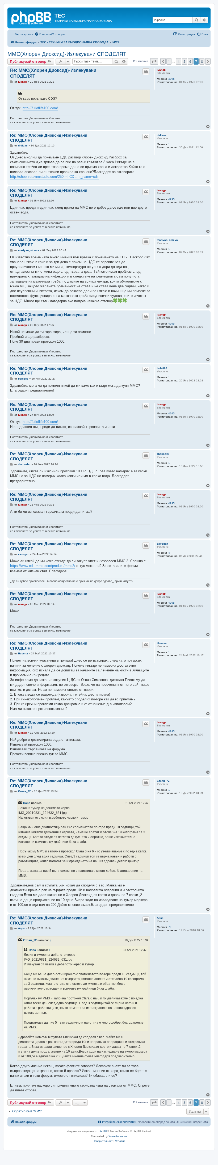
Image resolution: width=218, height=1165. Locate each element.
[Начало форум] (31, 17)
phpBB (103, 1131)
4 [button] (178, 61)
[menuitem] (50, 34)
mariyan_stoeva (167, 239)
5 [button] (184, 61)
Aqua (160, 917)
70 (169, 927)
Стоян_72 (163, 780)
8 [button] (202, 61)
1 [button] (169, 61)
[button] (154, 61)
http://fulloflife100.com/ (40, 108)
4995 (171, 78)
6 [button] (190, 61)
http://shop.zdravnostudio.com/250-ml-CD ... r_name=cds (54, 177)
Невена (162, 643)
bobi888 (162, 368)
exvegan (162, 543)
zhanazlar (163, 453)
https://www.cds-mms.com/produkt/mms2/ (42, 566)
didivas (161, 135)
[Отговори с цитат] (145, 71)
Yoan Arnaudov (117, 1136)
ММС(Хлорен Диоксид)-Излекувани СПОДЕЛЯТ (66, 54)
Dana (26, 803)
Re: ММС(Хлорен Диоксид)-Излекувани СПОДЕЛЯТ (53, 73)
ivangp (161, 69)
